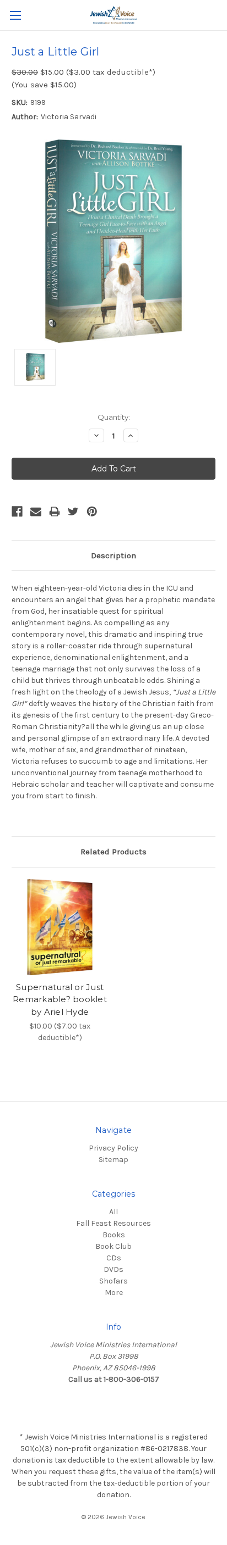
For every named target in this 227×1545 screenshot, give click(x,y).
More (114, 1292)
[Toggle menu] (15, 15)
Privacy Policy (113, 1148)
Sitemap (113, 1159)
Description (113, 555)
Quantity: (114, 417)
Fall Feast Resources (113, 1223)
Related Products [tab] (113, 852)
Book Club (113, 1246)
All (113, 1211)
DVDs (113, 1269)
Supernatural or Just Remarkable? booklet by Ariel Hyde (60, 999)
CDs (113, 1258)
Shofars (113, 1281)
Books (113, 1235)
